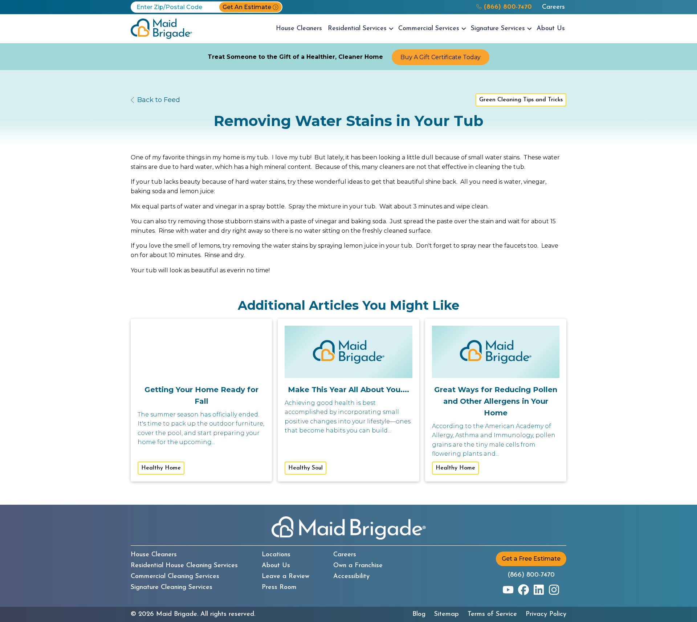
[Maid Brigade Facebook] (523, 589)
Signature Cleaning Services (171, 587)
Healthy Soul (305, 468)
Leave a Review (285, 576)
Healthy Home (161, 468)
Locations (276, 555)
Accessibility (351, 576)
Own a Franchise (358, 565)
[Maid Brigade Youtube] (508, 589)
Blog (418, 614)
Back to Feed (158, 100)
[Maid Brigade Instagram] (554, 589)
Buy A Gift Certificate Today (440, 57)
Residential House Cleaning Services (184, 565)
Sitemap (446, 614)
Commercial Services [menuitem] (428, 28)
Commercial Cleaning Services (175, 576)
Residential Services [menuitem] (357, 28)
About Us (276, 565)
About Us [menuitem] (551, 28)
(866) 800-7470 (531, 575)
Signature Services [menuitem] (498, 28)
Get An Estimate (247, 7)
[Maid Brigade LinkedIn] (538, 589)
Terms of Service (492, 614)
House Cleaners (154, 555)
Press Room (279, 587)
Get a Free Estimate (531, 558)
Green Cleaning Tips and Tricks (521, 100)
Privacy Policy (546, 614)
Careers (553, 7)
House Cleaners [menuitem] (299, 28)
